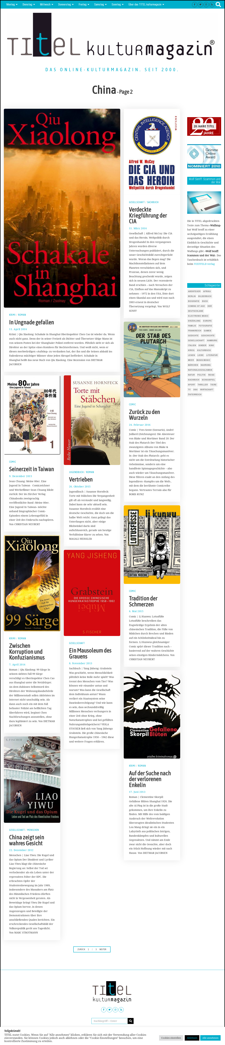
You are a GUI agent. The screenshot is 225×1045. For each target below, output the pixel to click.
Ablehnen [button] (192, 1037)
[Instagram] (206, 4)
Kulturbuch (204, 350)
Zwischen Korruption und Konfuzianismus (27, 651)
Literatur (212, 355)
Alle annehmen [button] (210, 1037)
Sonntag (116, 4)
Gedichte (193, 335)
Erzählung (194, 321)
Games (207, 330)
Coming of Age (196, 306)
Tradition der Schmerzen (143, 601)
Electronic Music (198, 316)
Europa (207, 321)
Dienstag (27, 4)
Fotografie (205, 325)
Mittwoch (45, 4)
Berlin (192, 296)
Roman (22, 314)
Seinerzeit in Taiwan (31, 469)
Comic (132, 404)
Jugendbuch (76, 472)
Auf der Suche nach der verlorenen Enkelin (150, 779)
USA (195, 389)
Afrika (207, 291)
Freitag (82, 4)
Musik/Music (203, 360)
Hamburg (212, 340)
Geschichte (208, 335)
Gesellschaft (137, 202)
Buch (205, 301)
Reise (211, 375)
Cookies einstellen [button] (171, 1037)
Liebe (201, 355)
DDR (210, 306)
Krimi (12, 314)
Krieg (191, 350)
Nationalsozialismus (200, 370)
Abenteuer (194, 291)
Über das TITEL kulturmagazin (144, 4)
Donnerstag (64, 4)
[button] (131, 1021)
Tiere (213, 384)
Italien (192, 345)
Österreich (194, 394)
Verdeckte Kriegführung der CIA (148, 215)
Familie (192, 325)
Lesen (191, 355)
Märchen (193, 365)
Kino (211, 345)
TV (189, 389)
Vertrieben (81, 479)
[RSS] (212, 4)
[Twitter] (200, 4)
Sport (191, 384)
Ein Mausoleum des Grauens (90, 653)
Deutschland (195, 311)
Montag (10, 4)
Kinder (202, 345)
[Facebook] (194, 4)
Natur (191, 375)
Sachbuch (153, 202)
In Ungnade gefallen (31, 322)
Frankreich (194, 330)
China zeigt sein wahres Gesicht (26, 840)
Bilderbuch (204, 296)
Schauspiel (208, 380)
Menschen (33, 830)
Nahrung (206, 365)
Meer (191, 360)
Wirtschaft (206, 389)
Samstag (99, 4)
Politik (201, 375)
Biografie (194, 301)
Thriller (203, 384)
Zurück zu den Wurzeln (144, 414)
